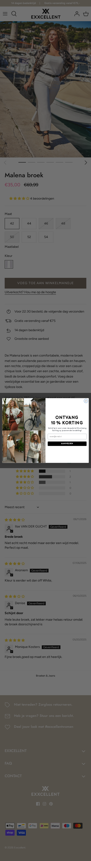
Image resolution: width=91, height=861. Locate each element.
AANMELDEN (67, 444)
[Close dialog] (86, 401)
